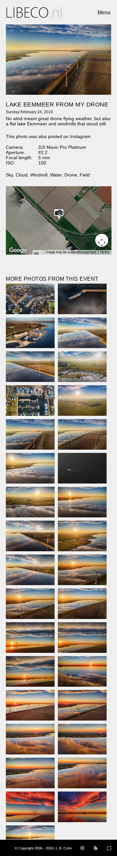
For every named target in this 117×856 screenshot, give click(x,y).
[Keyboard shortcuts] (38, 254)
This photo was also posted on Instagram (48, 136)
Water (56, 174)
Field (85, 174)
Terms (105, 252)
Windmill (38, 174)
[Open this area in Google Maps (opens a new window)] (18, 250)
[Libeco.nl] (34, 12)
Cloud (22, 174)
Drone (70, 174)
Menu (104, 12)
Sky (9, 174)
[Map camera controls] (101, 240)
